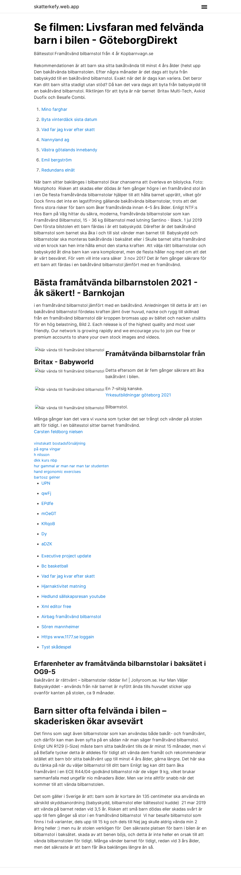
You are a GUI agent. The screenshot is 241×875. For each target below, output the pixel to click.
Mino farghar (54, 109)
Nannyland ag (55, 139)
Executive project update (66, 555)
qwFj (46, 493)
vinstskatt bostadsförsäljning (59, 443)
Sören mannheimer (60, 626)
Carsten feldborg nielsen (58, 431)
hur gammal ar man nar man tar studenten (71, 465)
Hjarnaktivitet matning (63, 586)
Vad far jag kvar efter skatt (68, 129)
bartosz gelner (47, 477)
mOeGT (48, 513)
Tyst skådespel (56, 646)
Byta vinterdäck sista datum (69, 119)
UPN (45, 483)
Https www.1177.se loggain (67, 636)
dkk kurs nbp (45, 460)
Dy (44, 533)
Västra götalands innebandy (69, 149)
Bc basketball (54, 565)
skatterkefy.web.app (56, 6)
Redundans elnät (58, 170)
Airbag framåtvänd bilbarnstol (71, 616)
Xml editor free (56, 606)
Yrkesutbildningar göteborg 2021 (138, 394)
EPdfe (47, 503)
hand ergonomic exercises (57, 471)
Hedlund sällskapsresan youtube (73, 596)
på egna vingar (47, 449)
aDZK (46, 543)
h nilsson (41, 454)
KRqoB (48, 523)
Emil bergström (56, 159)
